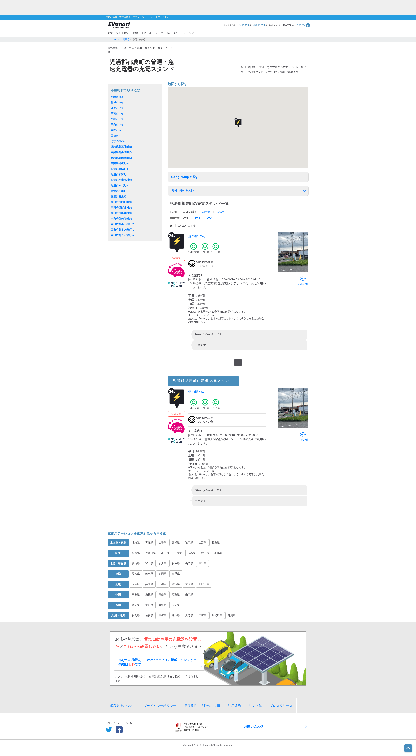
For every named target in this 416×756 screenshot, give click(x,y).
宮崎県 (202, 615)
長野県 (202, 563)
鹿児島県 (217, 615)
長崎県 (162, 615)
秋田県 (189, 542)
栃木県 (205, 553)
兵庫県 (149, 584)
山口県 (189, 594)
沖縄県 (232, 615)
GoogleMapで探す (185, 177)
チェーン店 (187, 32)
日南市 (117, 113)
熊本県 (176, 615)
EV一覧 (146, 32)
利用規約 (234, 706)
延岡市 (117, 108)
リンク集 (255, 706)
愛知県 (136, 573)
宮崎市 (117, 96)
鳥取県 (136, 594)
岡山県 (162, 594)
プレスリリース (281, 706)
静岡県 (162, 573)
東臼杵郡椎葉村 (121, 213)
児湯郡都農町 (120, 196)
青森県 (149, 542)
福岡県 (136, 615)
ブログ (159, 32)
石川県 (162, 563)
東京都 (136, 553)
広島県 (176, 594)
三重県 (176, 573)
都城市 (117, 102)
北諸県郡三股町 (121, 146)
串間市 (116, 130)
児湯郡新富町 (120, 174)
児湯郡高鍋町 (120, 168)
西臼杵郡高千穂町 (123, 224)
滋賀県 (176, 584)
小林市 (117, 119)
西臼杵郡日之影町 (123, 229)
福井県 (176, 563)
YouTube (172, 32)
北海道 (136, 542)
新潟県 (136, 563)
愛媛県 (162, 605)
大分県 (189, 615)
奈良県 (189, 584)
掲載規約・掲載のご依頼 (202, 706)
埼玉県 (165, 553)
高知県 (176, 605)
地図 (136, 32)
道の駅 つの (197, 236)
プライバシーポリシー (160, 706)
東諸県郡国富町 (121, 157)
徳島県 (136, 605)
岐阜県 (149, 573)
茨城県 (192, 553)
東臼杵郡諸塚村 (121, 207)
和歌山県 (204, 584)
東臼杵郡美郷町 (121, 218)
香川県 (149, 605)
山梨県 (189, 563)
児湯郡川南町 (120, 191)
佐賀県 (149, 615)
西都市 (116, 135)
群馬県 (218, 553)
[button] (303, 25)
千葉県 (178, 553)
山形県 (202, 542)
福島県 (216, 542)
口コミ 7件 (302, 283)
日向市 (117, 124)
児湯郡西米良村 (121, 179)
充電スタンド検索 (118, 32)
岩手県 (162, 542)
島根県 (149, 594)
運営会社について (123, 706)
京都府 (162, 584)
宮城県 (176, 542)
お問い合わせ (254, 726)
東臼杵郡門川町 (121, 202)
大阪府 (136, 584)
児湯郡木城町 (120, 185)
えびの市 (118, 141)
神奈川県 (150, 553)
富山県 (149, 563)
